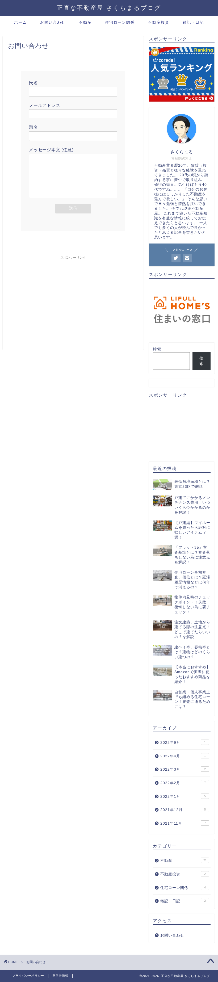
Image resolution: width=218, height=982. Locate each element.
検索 (157, 349)
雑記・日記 (193, 22)
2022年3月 (183, 769)
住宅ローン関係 (120, 22)
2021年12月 (183, 810)
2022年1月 (183, 797)
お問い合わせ (53, 22)
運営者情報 (60, 975)
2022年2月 (183, 783)
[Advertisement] (73, 299)
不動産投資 (158, 22)
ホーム (20, 22)
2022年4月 (183, 756)
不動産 (85, 22)
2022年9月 (183, 743)
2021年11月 (183, 823)
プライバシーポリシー (28, 975)
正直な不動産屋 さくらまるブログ (109, 7)
